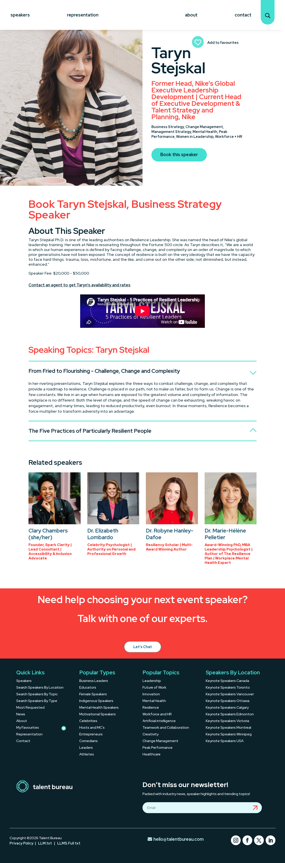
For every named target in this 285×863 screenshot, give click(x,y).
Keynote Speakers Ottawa (227, 701)
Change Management (160, 741)
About (191, 15)
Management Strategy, (172, 131)
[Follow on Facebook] (247, 840)
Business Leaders (93, 681)
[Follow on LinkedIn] (270, 840)
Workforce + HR (228, 136)
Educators (87, 688)
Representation (82, 15)
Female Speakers (93, 694)
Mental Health (154, 701)
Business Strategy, (168, 126)
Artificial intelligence (159, 721)
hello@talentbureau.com (178, 839)
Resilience (150, 708)
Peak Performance (157, 748)
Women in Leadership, (195, 136)
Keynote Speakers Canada (227, 681)
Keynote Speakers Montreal (228, 728)
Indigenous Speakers (96, 701)
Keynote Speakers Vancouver (230, 694)
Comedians (88, 741)
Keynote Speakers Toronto (228, 688)
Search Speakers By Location (39, 688)
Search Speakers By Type (36, 701)
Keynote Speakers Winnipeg (229, 735)
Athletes (86, 755)
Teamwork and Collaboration (165, 728)
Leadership (151, 681)
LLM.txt (45, 843)
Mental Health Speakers (99, 708)
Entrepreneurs (91, 735)
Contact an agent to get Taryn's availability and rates (79, 285)
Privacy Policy (21, 843)
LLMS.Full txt (68, 843)
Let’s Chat (142, 647)
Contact (243, 15)
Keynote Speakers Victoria (227, 721)
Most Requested (30, 708)
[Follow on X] (259, 840)
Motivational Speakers (97, 714)
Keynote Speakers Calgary (227, 708)
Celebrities (88, 721)
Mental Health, (206, 131)
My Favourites (27, 728)
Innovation (151, 694)
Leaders (86, 748)
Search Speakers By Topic (37, 694)
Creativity (150, 735)
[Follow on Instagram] (236, 840)
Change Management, (204, 126)
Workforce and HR (157, 714)
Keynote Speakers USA (225, 741)
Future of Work (154, 688)
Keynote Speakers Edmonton (230, 714)
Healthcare (151, 755)
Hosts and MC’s (92, 728)
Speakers (20, 15)
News (20, 714)
